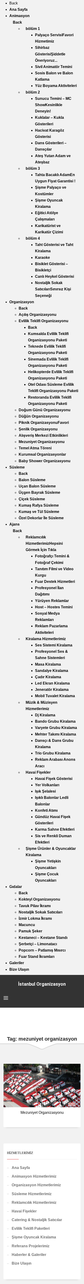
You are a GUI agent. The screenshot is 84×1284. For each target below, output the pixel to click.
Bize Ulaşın (22, 1263)
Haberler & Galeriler (29, 1255)
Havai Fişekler (24, 1211)
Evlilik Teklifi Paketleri (31, 1228)
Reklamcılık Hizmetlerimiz (34, 1203)
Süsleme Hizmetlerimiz (32, 1194)
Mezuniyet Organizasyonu (42, 1112)
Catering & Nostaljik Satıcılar (37, 1220)
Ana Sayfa (21, 1168)
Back (13, 3)
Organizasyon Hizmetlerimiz (36, 1185)
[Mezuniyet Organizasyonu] (42, 1085)
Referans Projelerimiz (30, 1246)
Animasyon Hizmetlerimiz (34, 1176)
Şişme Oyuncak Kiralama (34, 1237)
